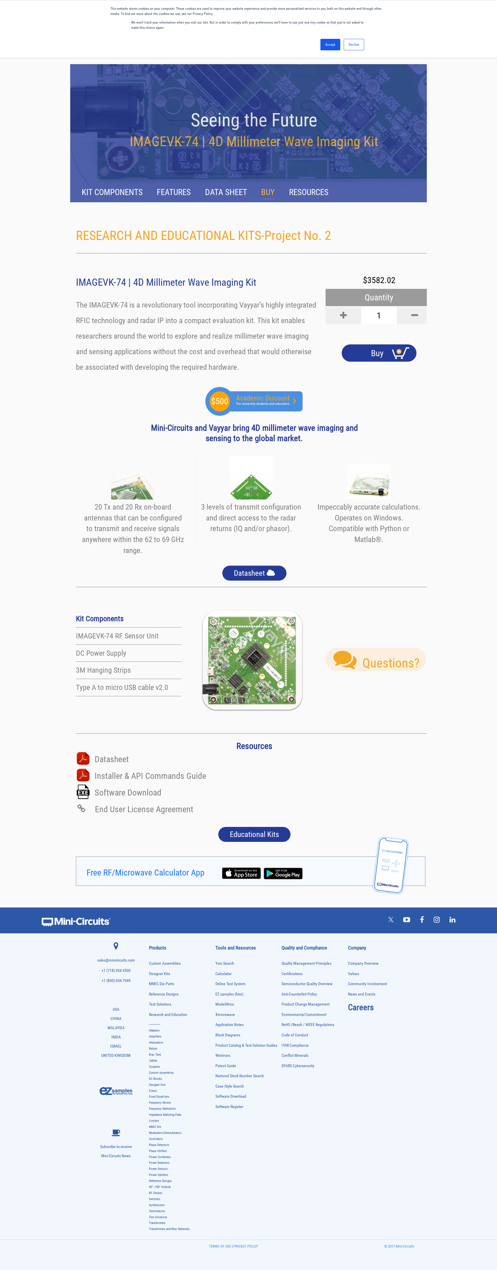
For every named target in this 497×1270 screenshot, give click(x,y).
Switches (154, 1199)
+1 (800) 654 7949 (116, 980)
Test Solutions (160, 1004)
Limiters (154, 1121)
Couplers (154, 1067)
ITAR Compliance (295, 1045)
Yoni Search (224, 963)
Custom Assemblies (165, 963)
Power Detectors (159, 1163)
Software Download (230, 1096)
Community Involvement (367, 983)
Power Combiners (160, 1157)
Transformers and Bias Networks (169, 1229)
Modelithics (224, 1004)
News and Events (361, 994)
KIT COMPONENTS (112, 192)
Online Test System (230, 983)
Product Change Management (306, 1004)
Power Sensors (158, 1169)
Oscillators (156, 1139)
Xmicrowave (225, 1014)
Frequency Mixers (160, 1103)
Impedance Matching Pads (165, 1115)
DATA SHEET (226, 192)
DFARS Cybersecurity (298, 1065)
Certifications (292, 973)
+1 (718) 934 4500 (116, 970)
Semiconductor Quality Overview (307, 983)
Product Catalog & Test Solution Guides (246, 1045)
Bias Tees (155, 1055)
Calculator (223, 973)
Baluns (153, 1048)
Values (353, 973)
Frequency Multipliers (162, 1109)
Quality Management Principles (306, 963)
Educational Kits (254, 834)
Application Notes (229, 1024)
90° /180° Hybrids (160, 1187)
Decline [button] (354, 45)
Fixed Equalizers (159, 1097)
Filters (153, 1091)
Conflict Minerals (295, 1055)
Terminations (157, 1211)
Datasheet (250, 573)
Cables (153, 1061)
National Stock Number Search (239, 1075)
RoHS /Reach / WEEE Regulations (308, 1024)
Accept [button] (330, 45)
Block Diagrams (227, 1035)
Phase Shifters (158, 1151)
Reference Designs (164, 994)
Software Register (229, 1106)
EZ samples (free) (229, 994)
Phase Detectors (159, 1145)
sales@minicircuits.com (116, 960)
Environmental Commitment (304, 1014)
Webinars (222, 1055)
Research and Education (168, 1014)
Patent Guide (225, 1065)
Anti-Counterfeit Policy (299, 994)
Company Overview (363, 963)
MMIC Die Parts (161, 983)
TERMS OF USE (220, 1246)
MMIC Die (155, 1127)
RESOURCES (308, 192)
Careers (361, 1007)
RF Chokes (155, 1193)
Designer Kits (159, 973)
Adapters (154, 1030)
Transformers (157, 1223)
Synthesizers (157, 1205)
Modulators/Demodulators (165, 1133)
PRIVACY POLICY (245, 1246)
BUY (268, 192)
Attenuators (156, 1042)
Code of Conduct (295, 1035)
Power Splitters (158, 1175)
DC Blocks (155, 1079)
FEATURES (174, 192)
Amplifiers (155, 1036)
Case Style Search (229, 1086)
